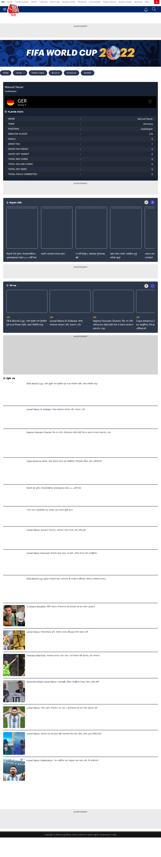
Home (5, 73)
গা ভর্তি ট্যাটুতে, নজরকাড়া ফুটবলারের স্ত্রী (90, 255)
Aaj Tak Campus (22, 2)
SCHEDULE (71, 73)
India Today (55, 2)
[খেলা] (26, 312)
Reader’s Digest (125, 2)
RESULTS (55, 73)
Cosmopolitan (95, 2)
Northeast (138, 2)
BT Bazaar (82, 2)
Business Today (68, 2)
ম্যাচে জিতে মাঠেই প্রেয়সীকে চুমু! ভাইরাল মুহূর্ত (123, 255)
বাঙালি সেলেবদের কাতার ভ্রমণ (53, 253)
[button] (153, 202)
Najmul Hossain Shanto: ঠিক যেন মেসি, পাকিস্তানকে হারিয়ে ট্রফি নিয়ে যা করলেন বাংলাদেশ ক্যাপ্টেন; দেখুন (113, 324)
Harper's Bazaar (109, 2)
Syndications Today (108, 834)
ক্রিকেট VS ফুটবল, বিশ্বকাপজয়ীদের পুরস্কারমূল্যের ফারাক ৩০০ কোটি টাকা (21, 255)
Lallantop (43, 2)
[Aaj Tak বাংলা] (13, 10)
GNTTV (34, 2)
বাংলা (3, 2)
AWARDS (88, 73)
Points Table (38, 73)
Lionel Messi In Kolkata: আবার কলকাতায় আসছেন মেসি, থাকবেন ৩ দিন (66, 322)
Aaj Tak (10, 2)
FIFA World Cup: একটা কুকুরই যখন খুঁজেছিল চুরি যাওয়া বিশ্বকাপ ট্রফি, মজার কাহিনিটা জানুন (26, 322)
